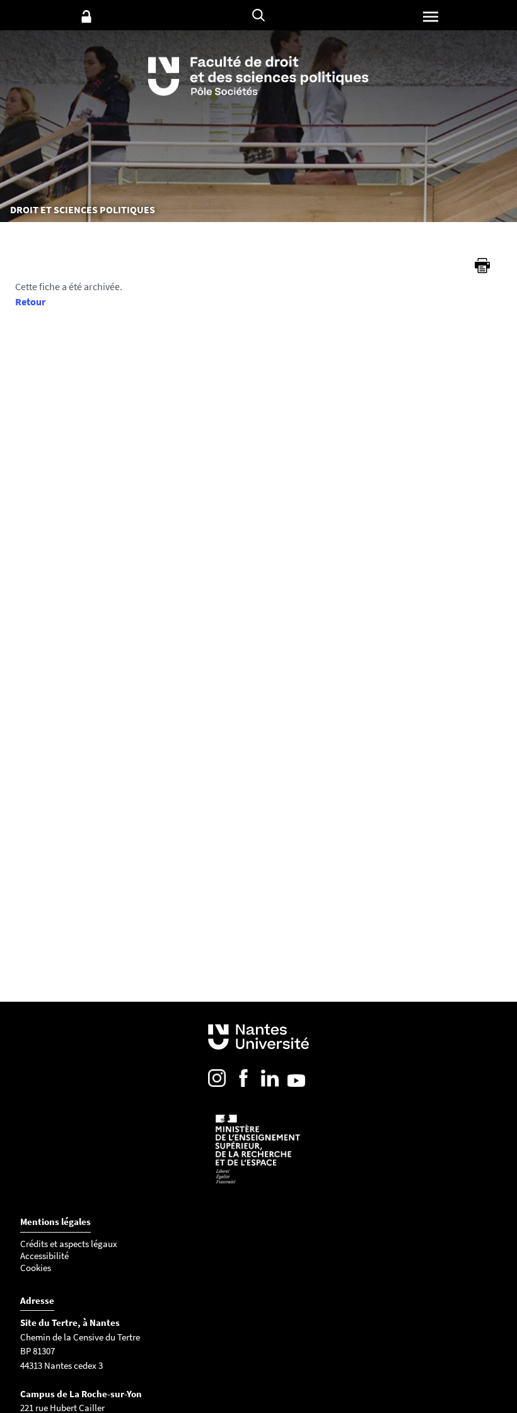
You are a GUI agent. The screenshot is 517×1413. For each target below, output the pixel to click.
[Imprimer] (482, 265)
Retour (30, 301)
